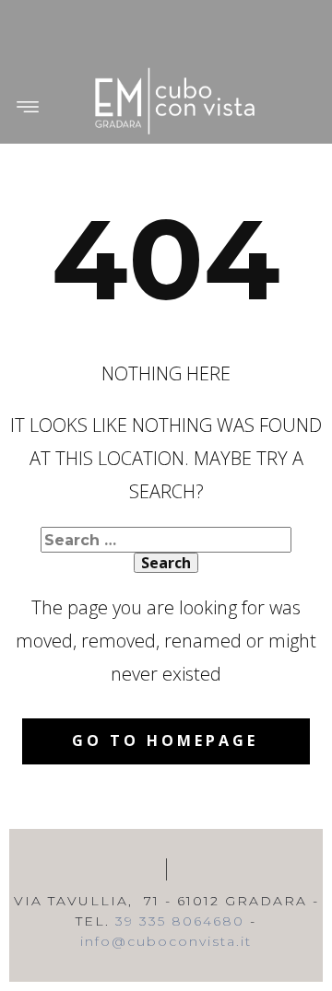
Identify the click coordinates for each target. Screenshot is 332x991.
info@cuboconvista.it (166, 941)
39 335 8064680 (179, 921)
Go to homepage (165, 740)
